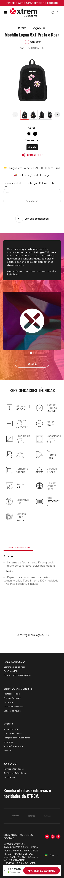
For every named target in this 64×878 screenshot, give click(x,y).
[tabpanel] (32, 583)
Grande (32, 147)
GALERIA (32, 363)
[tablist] (32, 548)
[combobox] (51, 855)
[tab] (18, 548)
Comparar (35, 42)
